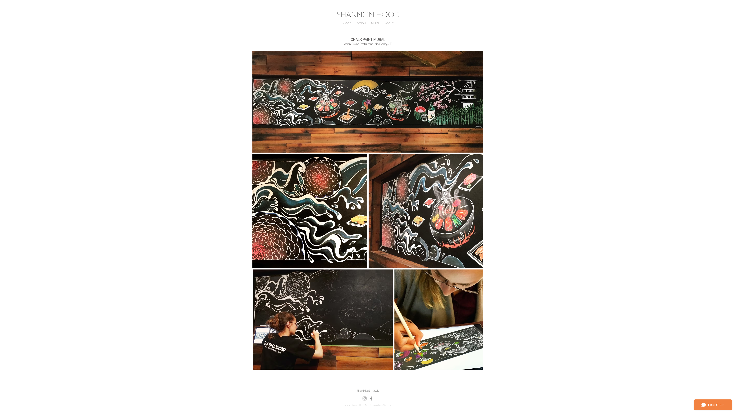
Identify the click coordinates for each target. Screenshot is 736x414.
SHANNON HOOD (368, 14)
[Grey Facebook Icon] (371, 398)
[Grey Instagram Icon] (364, 398)
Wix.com (387, 405)
